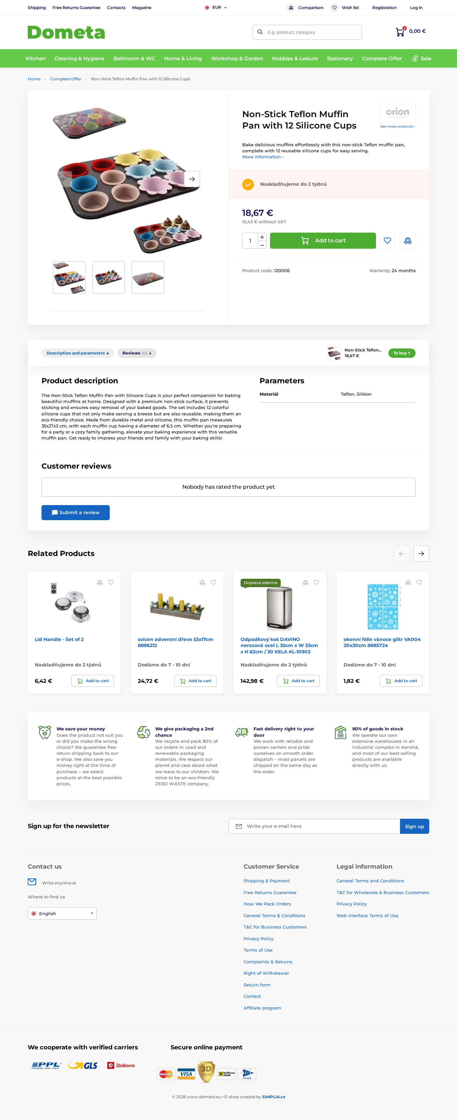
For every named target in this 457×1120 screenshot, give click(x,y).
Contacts (116, 7)
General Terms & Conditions (274, 915)
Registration (384, 7)
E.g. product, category (291, 32)
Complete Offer (65, 78)
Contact (252, 996)
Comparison (311, 7)
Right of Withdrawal (266, 973)
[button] (192, 179)
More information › (263, 156)
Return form (257, 984)
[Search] (260, 32)
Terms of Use (258, 950)
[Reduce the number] (262, 245)
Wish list (350, 7)
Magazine (141, 7)
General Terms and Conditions (370, 880)
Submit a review (79, 512)
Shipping (37, 7)
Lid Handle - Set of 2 (59, 639)
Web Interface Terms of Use (367, 915)
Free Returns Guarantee (76, 7)
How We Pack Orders (267, 903)
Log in (416, 7)
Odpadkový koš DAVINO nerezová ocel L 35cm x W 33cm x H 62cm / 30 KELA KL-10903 (279, 645)
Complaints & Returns (268, 961)
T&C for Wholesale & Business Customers (383, 892)
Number (250, 241)
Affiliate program (262, 1008)
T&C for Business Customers (275, 927)
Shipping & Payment (267, 880)
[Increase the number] (262, 237)
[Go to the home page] (66, 32)
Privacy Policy (259, 938)
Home (34, 78)
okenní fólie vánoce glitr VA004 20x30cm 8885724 (382, 642)
